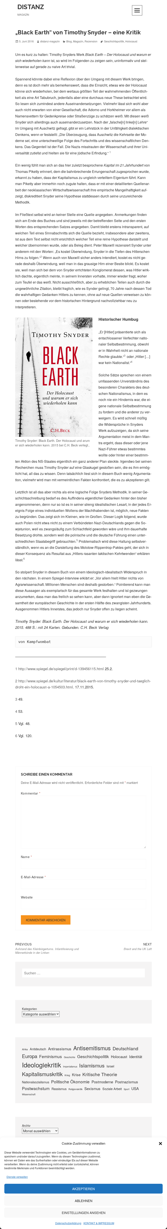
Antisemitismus (92, 1048)
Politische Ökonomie (70, 1081)
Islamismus (92, 1065)
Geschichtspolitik (114, 41)
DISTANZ (30, 7)
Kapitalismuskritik (42, 1074)
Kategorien (29, 1009)
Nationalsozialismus (35, 1082)
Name (26, 857)
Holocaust (131, 41)
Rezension (91, 41)
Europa (29, 1055)
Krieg (67, 1075)
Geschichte (69, 1057)
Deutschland (125, 1048)
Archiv (26, 1125)
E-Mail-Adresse (33, 877)
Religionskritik (75, 1089)
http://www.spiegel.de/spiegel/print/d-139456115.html (61, 668)
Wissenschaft (28, 1094)
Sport (126, 1089)
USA (135, 1088)
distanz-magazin (50, 41)
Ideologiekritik (41, 1064)
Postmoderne (102, 1081)
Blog (69, 41)
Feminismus (50, 1056)
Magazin (78, 41)
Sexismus (92, 1088)
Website (27, 897)
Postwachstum (36, 1088)
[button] (160, 1143)
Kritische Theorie (99, 1074)
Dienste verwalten (17, 1177)
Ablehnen (83, 1200)
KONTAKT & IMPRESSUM (99, 1223)
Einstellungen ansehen (83, 1212)
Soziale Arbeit (112, 1088)
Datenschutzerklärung (68, 1223)
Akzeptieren (83, 1188)
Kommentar (30, 793)
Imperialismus (70, 1066)
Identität (135, 1056)
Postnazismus (126, 1081)
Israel (110, 1066)
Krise (76, 1074)
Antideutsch (38, 1049)
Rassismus (59, 1088)
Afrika (25, 1049)
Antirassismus (59, 1048)
